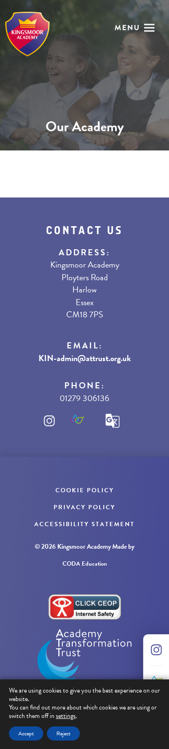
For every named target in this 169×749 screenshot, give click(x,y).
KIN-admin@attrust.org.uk (84, 358)
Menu (127, 27)
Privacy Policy (84, 507)
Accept (26, 733)
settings (66, 716)
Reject (63, 733)
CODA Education (84, 563)
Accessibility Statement (84, 524)
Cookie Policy (84, 490)
